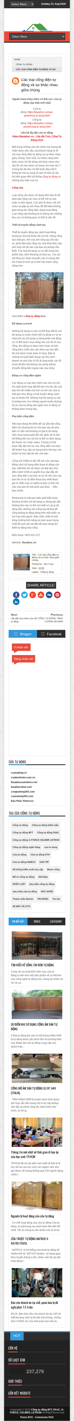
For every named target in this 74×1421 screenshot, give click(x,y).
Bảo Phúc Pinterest (22, 801)
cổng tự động (50, 176)
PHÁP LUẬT (19, 884)
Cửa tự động (20, 854)
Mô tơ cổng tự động (24, 877)
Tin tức (56, 899)
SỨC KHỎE (47, 891)
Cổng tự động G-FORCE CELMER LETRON (36, 840)
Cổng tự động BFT (23, 832)
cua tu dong (50, 847)
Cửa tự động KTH (40, 854)
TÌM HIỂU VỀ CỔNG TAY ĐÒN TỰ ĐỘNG (32, 965)
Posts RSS (26, 1417)
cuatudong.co (19, 772)
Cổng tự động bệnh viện (45, 825)
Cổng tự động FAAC (48, 832)
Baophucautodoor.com (24, 782)
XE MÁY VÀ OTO (21, 906)
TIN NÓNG (43, 899)
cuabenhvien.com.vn (23, 777)
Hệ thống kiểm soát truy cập (28, 869)
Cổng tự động (24, 64)
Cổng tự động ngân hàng (26, 847)
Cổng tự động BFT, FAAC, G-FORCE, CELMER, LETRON (37, 1411)
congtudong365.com (23, 791)
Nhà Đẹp (43, 877)
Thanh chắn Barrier (23, 899)
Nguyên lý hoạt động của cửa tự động (32, 1216)
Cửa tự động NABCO (24, 862)
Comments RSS (44, 1417)
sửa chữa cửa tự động (25, 891)
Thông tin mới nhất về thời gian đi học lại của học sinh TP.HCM (35, 1154)
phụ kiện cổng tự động (41, 884)
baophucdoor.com (21, 787)
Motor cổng (53, 869)
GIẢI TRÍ (44, 862)
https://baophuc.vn (23, 136)
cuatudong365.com (22, 796)
